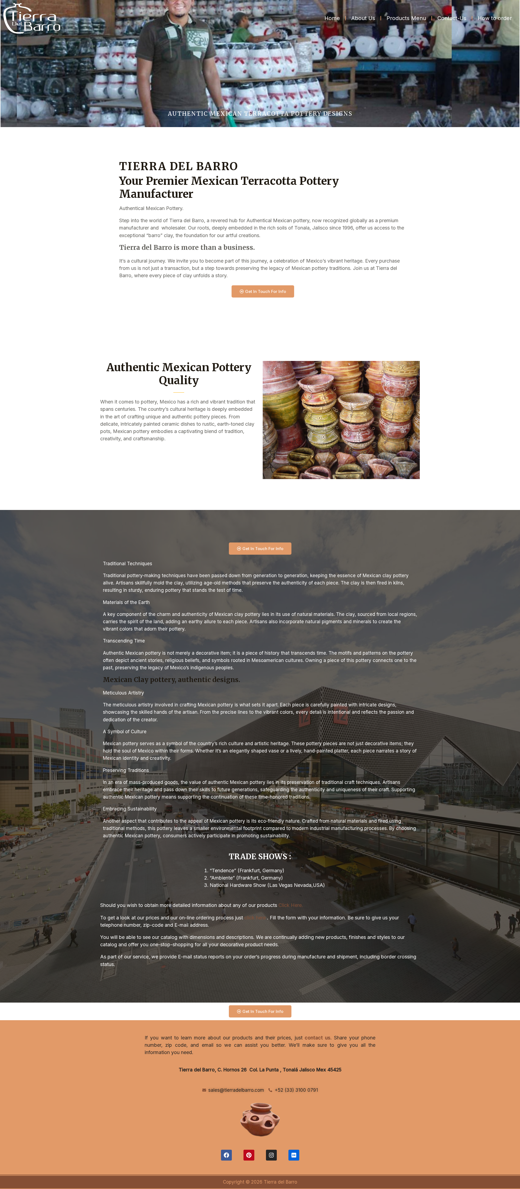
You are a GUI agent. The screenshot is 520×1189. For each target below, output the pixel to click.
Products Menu (406, 18)
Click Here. (290, 905)
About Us (363, 18)
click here (255, 917)
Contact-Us (451, 18)
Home (332, 18)
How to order (495, 18)
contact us (317, 1038)
